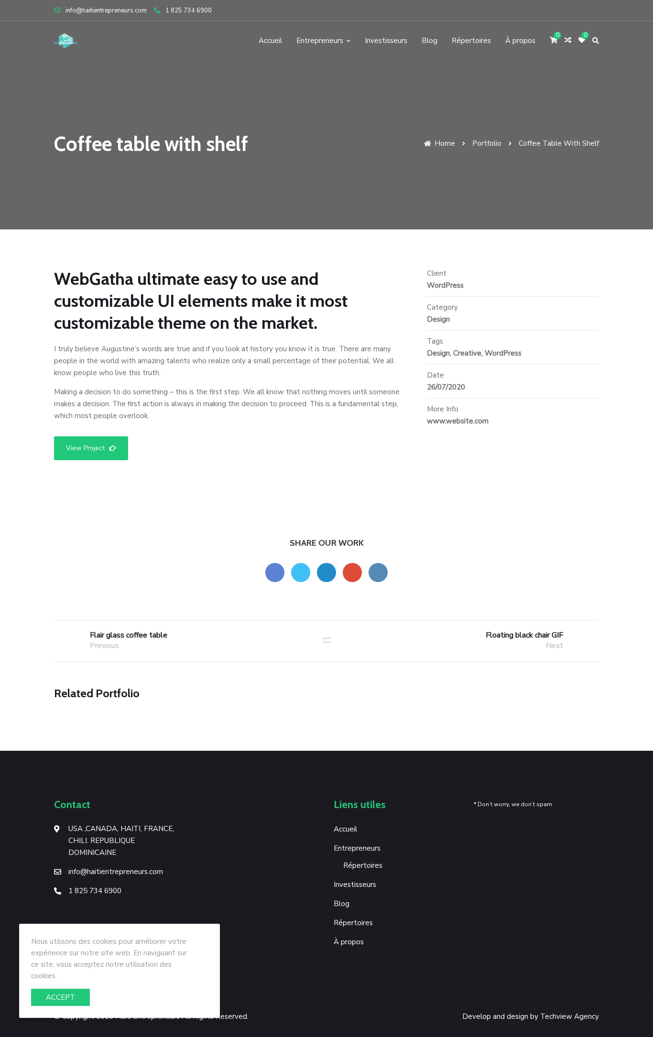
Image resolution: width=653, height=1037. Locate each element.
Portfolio (486, 143)
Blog (429, 40)
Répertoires (471, 40)
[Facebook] (546, 10)
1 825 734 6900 (188, 10)
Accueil (270, 40)
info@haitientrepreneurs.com (106, 10)
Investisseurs (386, 40)
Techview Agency (569, 1016)
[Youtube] (558, 10)
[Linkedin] (595, 10)
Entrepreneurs (319, 40)
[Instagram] (571, 10)
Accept (60, 997)
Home (444, 143)
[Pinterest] (583, 10)
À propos (520, 40)
